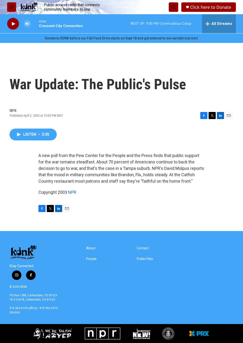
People (91, 259)
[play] (13, 24)
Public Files (145, 259)
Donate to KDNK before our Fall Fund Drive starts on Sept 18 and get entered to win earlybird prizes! (121, 38)
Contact (143, 248)
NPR (72, 192)
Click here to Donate (210, 7)
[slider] (35, 23)
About (90, 248)
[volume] (27, 24)
